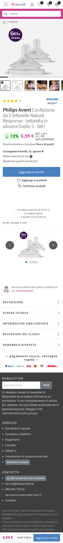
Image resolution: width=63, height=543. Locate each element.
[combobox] (31, 14)
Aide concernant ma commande (27, 478)
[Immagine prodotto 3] (29, 85)
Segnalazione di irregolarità (33, 514)
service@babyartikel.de (19, 483)
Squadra (6, 518)
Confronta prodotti (34, 186)
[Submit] (6, 14)
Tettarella (13, 22)
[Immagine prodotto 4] (42, 85)
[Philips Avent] (52, 101)
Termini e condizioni (31, 510)
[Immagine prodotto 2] (17, 85)
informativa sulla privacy (22, 413)
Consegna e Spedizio (18, 434)
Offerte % (10, 451)
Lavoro (53, 514)
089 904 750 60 (15, 489)
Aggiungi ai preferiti (34, 180)
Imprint (6, 510)
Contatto (10, 445)
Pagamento (12, 439)
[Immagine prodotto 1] (5, 85)
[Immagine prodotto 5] (54, 85)
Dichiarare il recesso (17, 462)
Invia (46, 385)
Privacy (16, 510)
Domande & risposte (17, 428)
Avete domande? (24, 290)
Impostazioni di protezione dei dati (26, 456)
